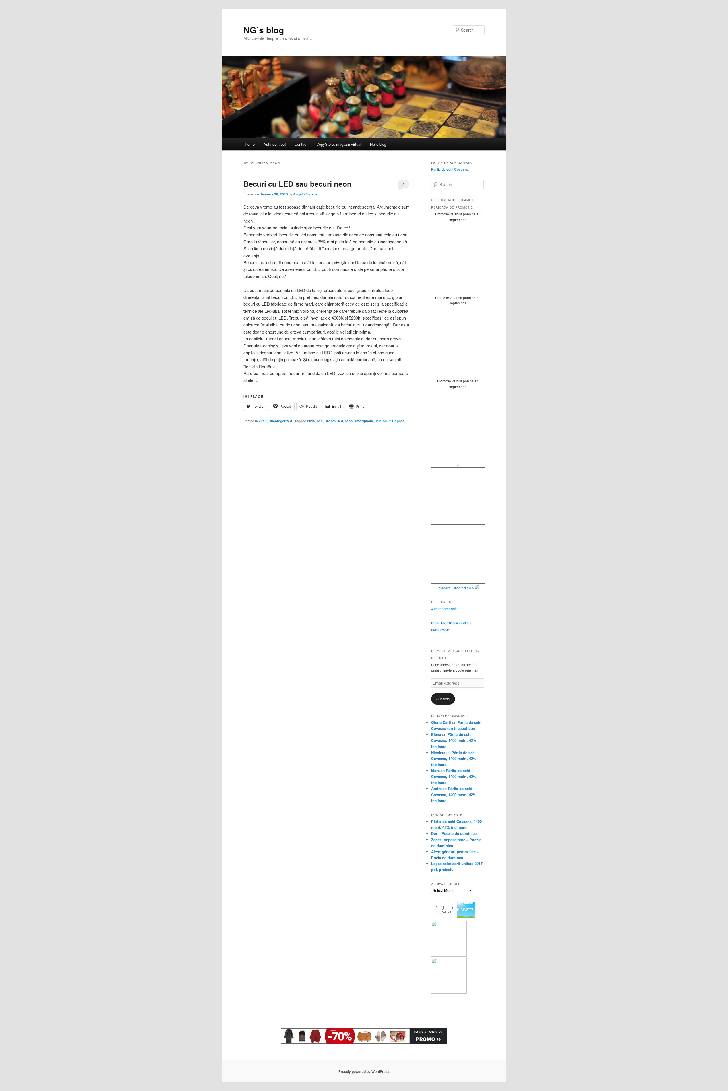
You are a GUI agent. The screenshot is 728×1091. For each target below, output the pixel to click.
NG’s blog (378, 144)
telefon (381, 420)
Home (250, 144)
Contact (301, 144)
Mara (435, 770)
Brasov (330, 420)
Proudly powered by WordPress (364, 1071)
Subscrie (443, 698)
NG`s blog (263, 30)
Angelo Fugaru (305, 194)
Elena (436, 734)
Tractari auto (463, 587)
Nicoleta (438, 752)
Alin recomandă (444, 608)
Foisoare (444, 587)
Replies (396, 420)
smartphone (364, 420)
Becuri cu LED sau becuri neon (297, 183)
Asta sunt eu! (275, 144)
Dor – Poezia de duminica (454, 833)
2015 (263, 420)
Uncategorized (280, 420)
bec (320, 420)
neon (349, 420)
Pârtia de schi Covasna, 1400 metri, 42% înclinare (453, 740)
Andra (436, 788)
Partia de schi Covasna (450, 169)
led (340, 420)
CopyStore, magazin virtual (339, 144)
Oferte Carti (441, 722)
